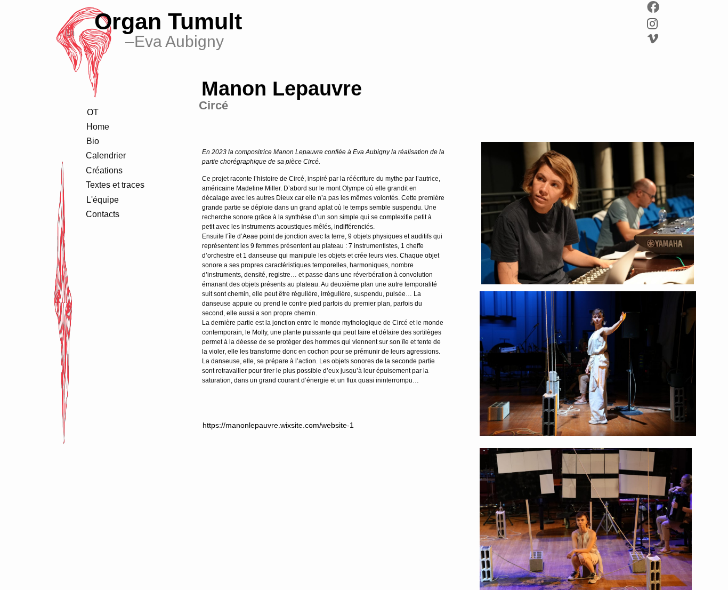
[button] (93, 141)
